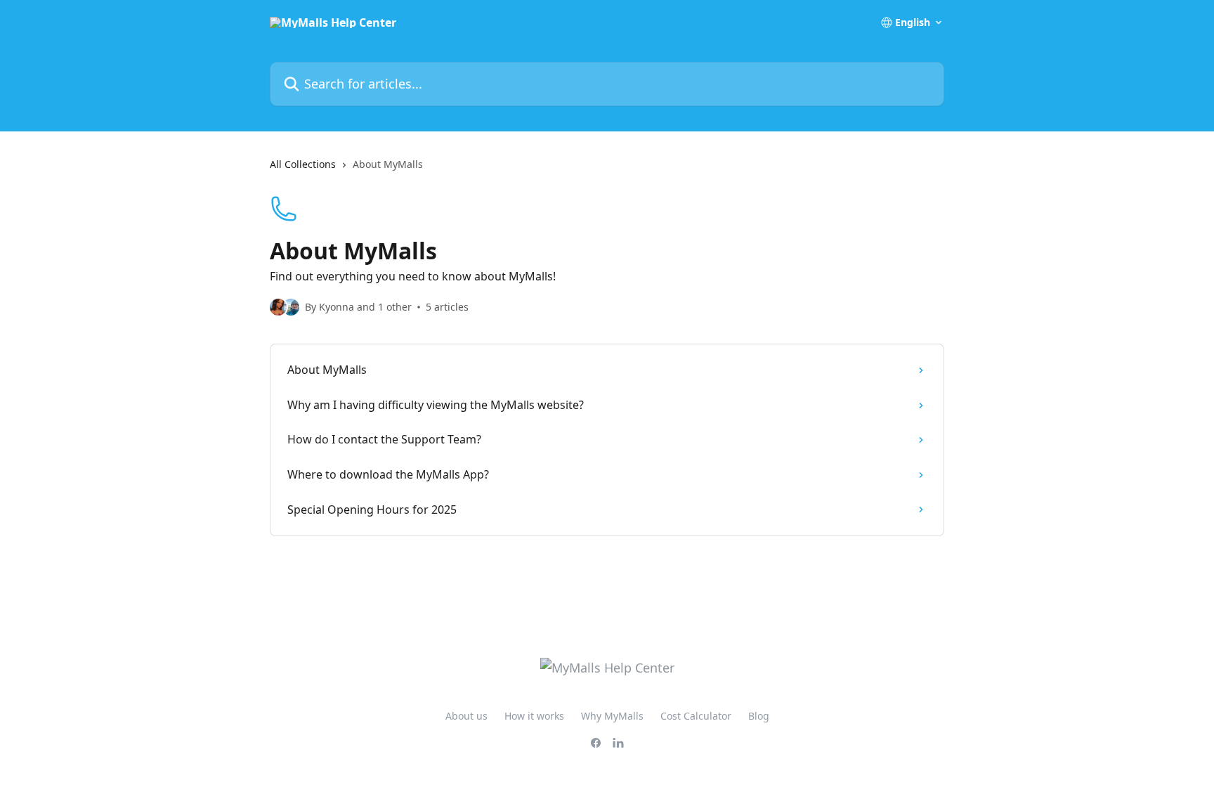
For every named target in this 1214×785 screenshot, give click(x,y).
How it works (534, 715)
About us (466, 715)
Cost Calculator (695, 715)
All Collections (303, 164)
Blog (758, 715)
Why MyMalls (612, 715)
